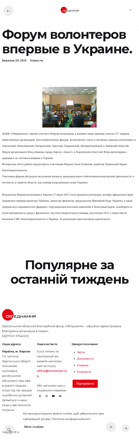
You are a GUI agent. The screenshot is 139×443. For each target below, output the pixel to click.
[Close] (111, 427)
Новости (36, 60)
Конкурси (84, 371)
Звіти (81, 352)
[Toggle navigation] (130, 10)
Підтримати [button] (85, 383)
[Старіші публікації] (126, 428)
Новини (82, 365)
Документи (85, 358)
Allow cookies (34, 426)
